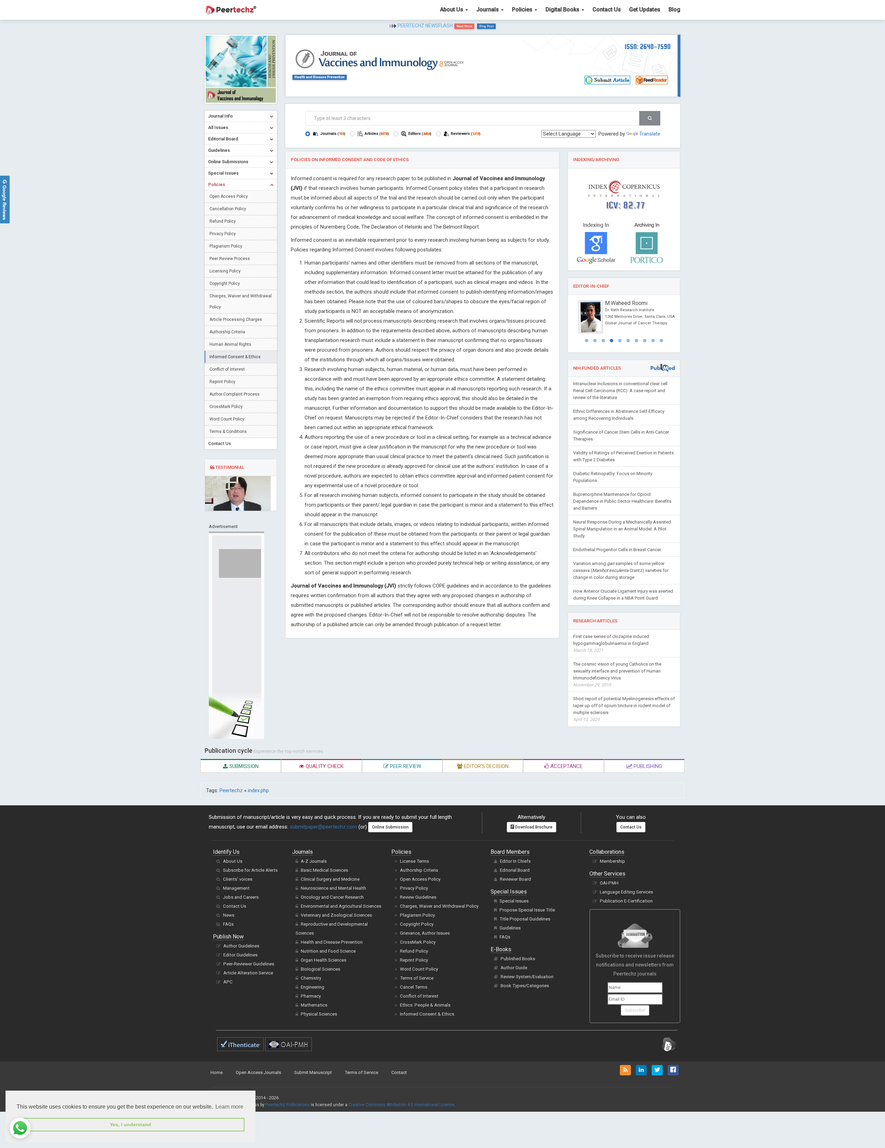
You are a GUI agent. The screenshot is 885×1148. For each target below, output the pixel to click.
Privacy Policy (222, 233)
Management (236, 888)
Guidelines (510, 928)
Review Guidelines (418, 897)
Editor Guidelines (240, 954)
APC (228, 981)
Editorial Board (515, 870)
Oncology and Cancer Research (332, 897)
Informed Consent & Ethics (235, 356)
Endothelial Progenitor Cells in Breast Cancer (617, 549)
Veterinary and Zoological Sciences (336, 915)
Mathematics (314, 1005)
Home (217, 1072)
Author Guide (514, 967)
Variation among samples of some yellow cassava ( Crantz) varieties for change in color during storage (621, 570)
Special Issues (514, 901)
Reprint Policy (222, 381)
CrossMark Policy (226, 406)
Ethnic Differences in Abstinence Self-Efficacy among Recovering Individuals (618, 415)
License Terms (414, 861)
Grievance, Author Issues (425, 933)
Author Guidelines (241, 945)
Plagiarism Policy (225, 246)
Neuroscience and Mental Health (333, 888)
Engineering (312, 987)
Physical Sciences (319, 1014)
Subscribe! (635, 1010)
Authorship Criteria (227, 332)
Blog (674, 9)
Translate (649, 134)
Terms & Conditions (228, 431)
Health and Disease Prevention (320, 77)
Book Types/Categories (525, 985)
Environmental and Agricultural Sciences (341, 906)
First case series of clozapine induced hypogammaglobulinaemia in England (611, 643)
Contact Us (607, 9)
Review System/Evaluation (527, 976)
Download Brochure (533, 827)
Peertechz (231, 790)
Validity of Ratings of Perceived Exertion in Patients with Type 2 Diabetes (623, 456)
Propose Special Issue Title (527, 910)
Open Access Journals (258, 1072)
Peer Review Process (229, 258)
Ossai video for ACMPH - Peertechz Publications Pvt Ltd (435, 25)
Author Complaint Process (234, 394)
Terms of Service (417, 978)
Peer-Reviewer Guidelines (248, 963)
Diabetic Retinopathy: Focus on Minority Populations (612, 477)
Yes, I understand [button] (130, 1124)
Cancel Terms (413, 987)
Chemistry (311, 978)
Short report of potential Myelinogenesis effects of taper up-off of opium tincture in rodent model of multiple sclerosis (624, 709)
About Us (452, 9)
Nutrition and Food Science (328, 951)
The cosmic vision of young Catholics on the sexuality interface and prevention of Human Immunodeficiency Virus (617, 674)
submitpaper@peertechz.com (323, 827)
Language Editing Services (626, 892)
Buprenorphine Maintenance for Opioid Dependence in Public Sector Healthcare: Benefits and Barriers (622, 501)
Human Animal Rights (230, 344)
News (228, 915)
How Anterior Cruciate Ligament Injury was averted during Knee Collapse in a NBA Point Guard (623, 595)
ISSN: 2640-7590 (648, 46)
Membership (612, 861)
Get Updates (644, 9)
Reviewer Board (515, 879)
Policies (523, 9)
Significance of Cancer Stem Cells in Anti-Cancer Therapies (621, 435)
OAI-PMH (609, 883)
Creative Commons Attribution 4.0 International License (401, 1104)
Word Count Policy (226, 419)
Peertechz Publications (288, 1104)
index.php (258, 790)
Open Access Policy (228, 196)
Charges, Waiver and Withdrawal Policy (240, 301)
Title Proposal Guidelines (525, 919)
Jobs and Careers (241, 897)
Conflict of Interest (227, 369)
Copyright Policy (224, 283)
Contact (399, 1072)
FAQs (228, 924)
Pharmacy (311, 996)
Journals (488, 9)
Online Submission (390, 827)
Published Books (518, 958)
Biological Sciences (320, 969)
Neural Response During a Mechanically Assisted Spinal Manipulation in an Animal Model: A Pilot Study (622, 528)
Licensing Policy (225, 271)
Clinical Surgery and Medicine (330, 879)
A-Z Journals (314, 861)
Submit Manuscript (313, 1072)
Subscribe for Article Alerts (250, 870)
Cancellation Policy (227, 208)
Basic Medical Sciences (324, 870)
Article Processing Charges (235, 319)
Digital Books (563, 9)
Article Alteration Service (248, 972)
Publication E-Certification (626, 901)
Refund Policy (222, 221)
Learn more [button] (229, 1107)
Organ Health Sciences (323, 960)
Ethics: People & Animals (425, 1005)
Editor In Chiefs (515, 861)
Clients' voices (237, 879)
